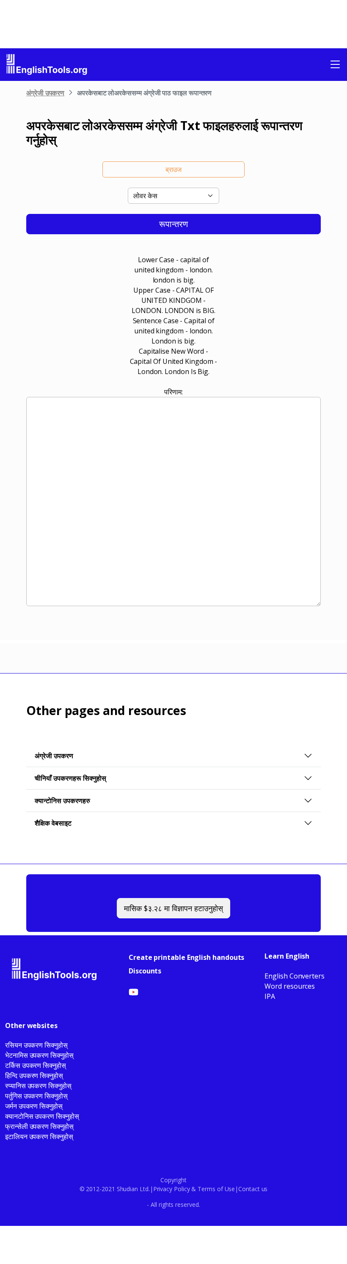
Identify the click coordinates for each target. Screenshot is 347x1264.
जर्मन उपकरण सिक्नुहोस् (34, 1106)
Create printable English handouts (186, 957)
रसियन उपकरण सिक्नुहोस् (36, 1045)
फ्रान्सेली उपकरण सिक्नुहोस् (39, 1126)
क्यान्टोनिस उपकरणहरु (62, 800)
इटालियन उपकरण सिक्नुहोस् (39, 1136)
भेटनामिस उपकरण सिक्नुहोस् (39, 1055)
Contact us (252, 1189)
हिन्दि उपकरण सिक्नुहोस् (34, 1075)
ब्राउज (173, 169)
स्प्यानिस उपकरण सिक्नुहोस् (38, 1085)
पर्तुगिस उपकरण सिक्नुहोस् (36, 1095)
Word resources (289, 986)
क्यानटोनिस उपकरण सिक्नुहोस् (42, 1116)
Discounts (145, 971)
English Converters (294, 976)
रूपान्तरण (173, 224)
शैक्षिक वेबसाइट (53, 823)
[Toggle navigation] (335, 64)
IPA (269, 996)
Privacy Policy (171, 1189)
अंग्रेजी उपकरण (45, 92)
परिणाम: (173, 391)
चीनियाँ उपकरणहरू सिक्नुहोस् (70, 778)
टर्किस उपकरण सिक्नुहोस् (35, 1065)
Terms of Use (216, 1189)
